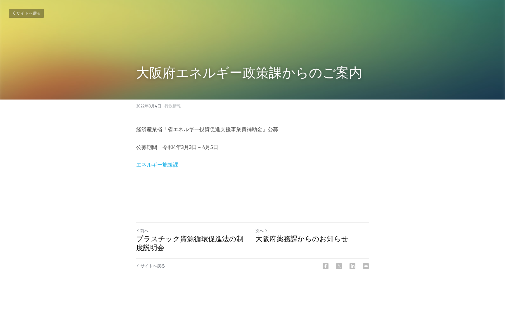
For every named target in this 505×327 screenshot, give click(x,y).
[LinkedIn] (352, 266)
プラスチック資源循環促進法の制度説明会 (189, 243)
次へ (259, 230)
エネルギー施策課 (157, 165)
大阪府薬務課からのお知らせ (301, 238)
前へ (144, 230)
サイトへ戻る (28, 13)
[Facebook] (325, 266)
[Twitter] (339, 266)
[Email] (366, 266)
